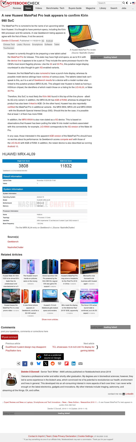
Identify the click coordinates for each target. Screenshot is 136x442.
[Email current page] (80, 363)
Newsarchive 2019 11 (89, 402)
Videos (38, 8)
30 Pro (60, 64)
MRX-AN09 (27, 119)
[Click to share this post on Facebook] (24, 363)
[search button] (124, 3)
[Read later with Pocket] (59, 363)
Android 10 (13, 146)
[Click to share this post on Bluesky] (38, 363)
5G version (73, 126)
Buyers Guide (75, 8)
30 (51, 64)
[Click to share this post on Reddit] (52, 363)
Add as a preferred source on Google (52, 356)
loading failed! (97, 57)
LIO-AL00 (79, 87)
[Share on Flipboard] (66, 363)
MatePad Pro (17, 56)
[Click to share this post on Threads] (31, 363)
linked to (33, 103)
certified (11, 106)
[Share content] (18, 363)
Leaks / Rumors (23, 44)
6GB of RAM (61, 99)
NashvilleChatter (15, 247)
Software (48, 44)
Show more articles (50, 319)
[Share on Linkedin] (73, 363)
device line (16, 60)
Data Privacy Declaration (64, 436)
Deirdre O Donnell (10, 40)
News (28, 8)
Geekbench (13, 241)
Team (48, 436)
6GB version (55, 135)
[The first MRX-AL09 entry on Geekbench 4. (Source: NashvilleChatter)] (45, 188)
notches (45, 76)
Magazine (90, 8)
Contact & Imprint (36, 436)
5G (43, 40)
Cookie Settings (85, 436)
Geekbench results (43, 80)
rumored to (45, 73)
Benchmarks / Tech (55, 8)
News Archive (73, 402)
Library (103, 8)
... (133, 8)
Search (113, 8)
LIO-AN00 (45, 126)
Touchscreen (8, 47)
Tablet (56, 44)
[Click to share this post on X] (45, 363)
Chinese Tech (9, 44)
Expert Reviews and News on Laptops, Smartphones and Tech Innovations (32, 402)
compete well (66, 139)
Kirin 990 (46, 96)
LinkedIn (129, 393)
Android (49, 40)
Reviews (17, 8)
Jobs (124, 8)
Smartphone (37, 44)
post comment (10, 337)
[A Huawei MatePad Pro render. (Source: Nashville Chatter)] (83, 36)
